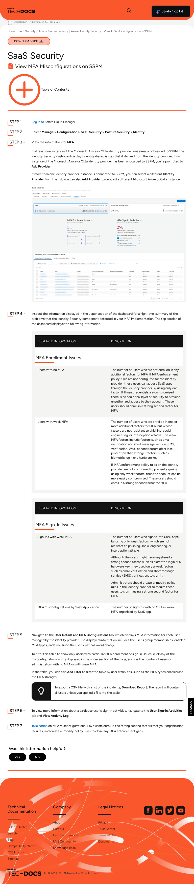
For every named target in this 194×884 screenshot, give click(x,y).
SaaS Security (27, 31)
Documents (106, 841)
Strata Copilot (172, 11)
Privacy (103, 822)
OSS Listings (16, 852)
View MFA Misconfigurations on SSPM (128, 31)
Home (11, 31)
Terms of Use (107, 835)
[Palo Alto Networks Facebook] (148, 814)
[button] (191, 707)
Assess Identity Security (86, 31)
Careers (58, 829)
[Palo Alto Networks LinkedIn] (159, 814)
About (57, 822)
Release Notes (18, 827)
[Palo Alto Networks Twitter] (170, 814)
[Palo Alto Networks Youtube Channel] (180, 814)
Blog (11, 839)
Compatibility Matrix (21, 846)
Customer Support (65, 835)
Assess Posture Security (53, 31)
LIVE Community (64, 841)
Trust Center (106, 829)
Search (12, 833)
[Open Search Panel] (129, 11)
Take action (39, 726)
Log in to (38, 122)
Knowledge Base (64, 848)
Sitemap (13, 858)
